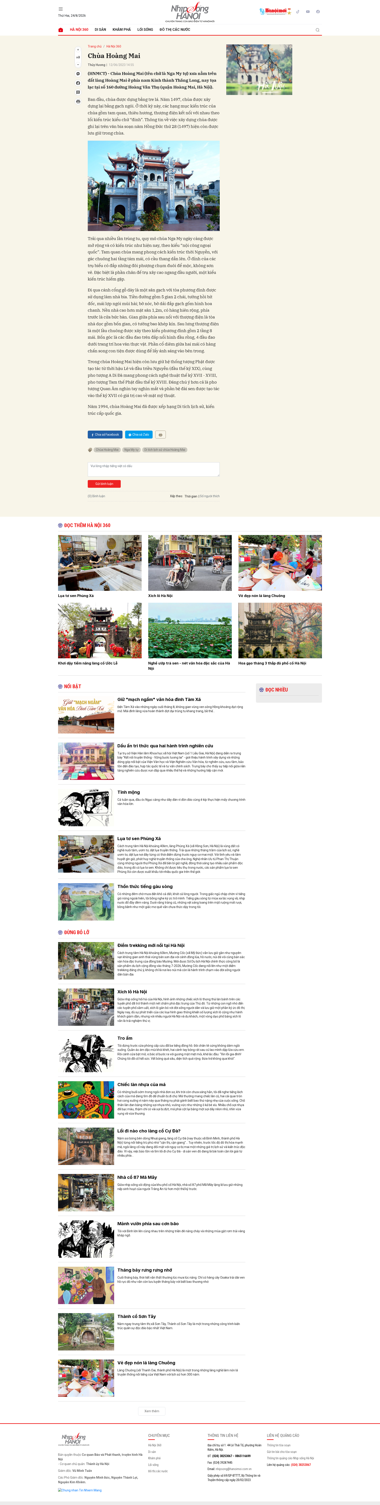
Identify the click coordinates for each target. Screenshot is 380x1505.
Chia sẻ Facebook (107, 434)
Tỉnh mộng (128, 792)
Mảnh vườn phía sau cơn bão (148, 1223)
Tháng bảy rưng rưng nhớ (144, 1270)
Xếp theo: (176, 496)
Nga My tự (131, 449)
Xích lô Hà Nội (160, 595)
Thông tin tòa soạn (278, 1445)
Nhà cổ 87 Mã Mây (137, 1177)
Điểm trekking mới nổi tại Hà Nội (151, 945)
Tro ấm (124, 1038)
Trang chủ (95, 46)
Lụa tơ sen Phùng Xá (76, 595)
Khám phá (122, 29)
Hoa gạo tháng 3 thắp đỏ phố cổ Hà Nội (272, 663)
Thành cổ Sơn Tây (136, 1316)
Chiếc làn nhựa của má (141, 1084)
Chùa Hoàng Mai (107, 449)
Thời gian (191, 496)
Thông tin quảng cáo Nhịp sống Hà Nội (290, 1458)
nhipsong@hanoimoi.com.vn (234, 1469)
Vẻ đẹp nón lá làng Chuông (261, 595)
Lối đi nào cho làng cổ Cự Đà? (149, 1131)
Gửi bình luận (104, 484)
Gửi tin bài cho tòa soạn (282, 1452)
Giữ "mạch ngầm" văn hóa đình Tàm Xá (159, 699)
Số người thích (210, 496)
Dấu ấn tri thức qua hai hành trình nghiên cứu (165, 745)
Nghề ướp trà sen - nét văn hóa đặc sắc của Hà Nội (189, 666)
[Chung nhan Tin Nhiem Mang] (80, 1490)
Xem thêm (151, 1411)
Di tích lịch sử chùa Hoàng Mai (164, 449)
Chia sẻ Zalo (140, 434)
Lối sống (145, 29)
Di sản (100, 29)
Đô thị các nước (175, 29)
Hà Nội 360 (79, 29)
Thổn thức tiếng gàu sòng (145, 886)
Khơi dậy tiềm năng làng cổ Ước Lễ (88, 663)
